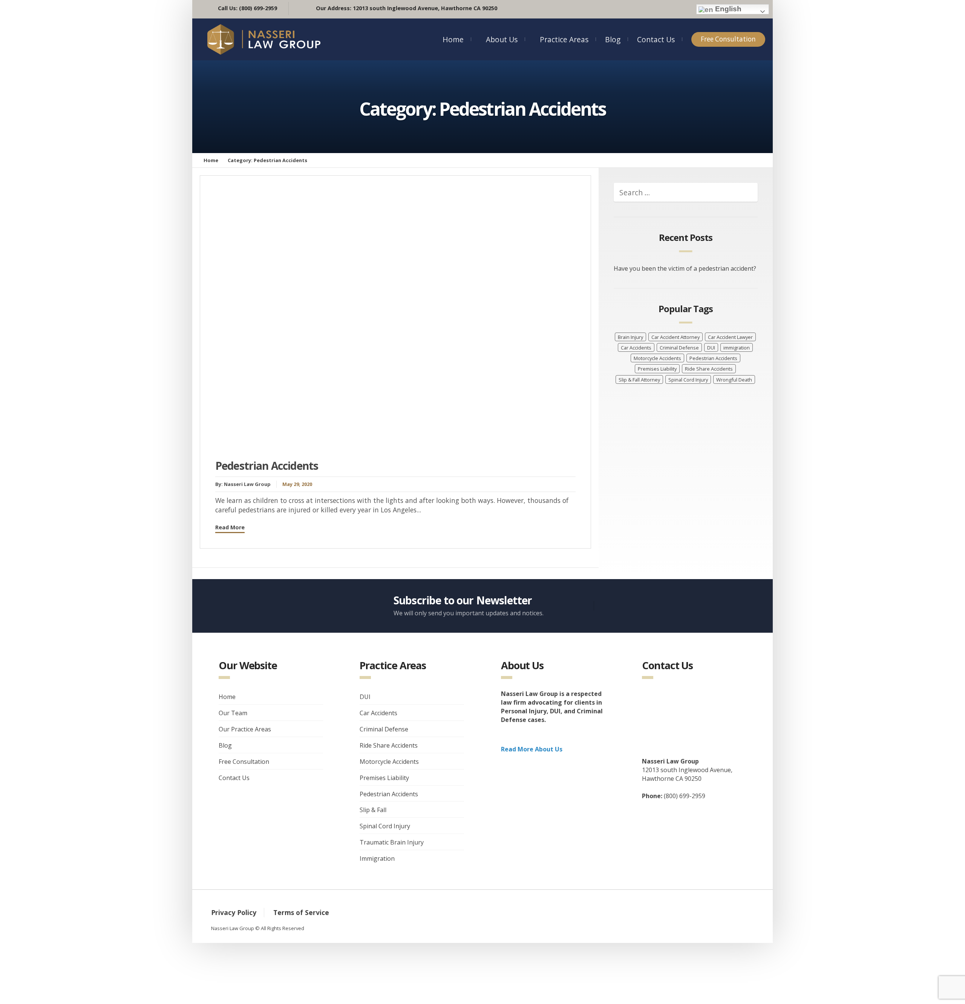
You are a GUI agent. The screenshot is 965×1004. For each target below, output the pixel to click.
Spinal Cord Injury (688, 379)
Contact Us (656, 39)
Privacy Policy (233, 912)
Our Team (233, 713)
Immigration (377, 858)
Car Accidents (636, 347)
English (727, 9)
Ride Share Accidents (709, 368)
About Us (502, 39)
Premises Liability (657, 368)
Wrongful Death (734, 379)
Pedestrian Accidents (266, 465)
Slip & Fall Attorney (639, 379)
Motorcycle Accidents (657, 358)
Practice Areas (564, 39)
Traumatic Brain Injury (392, 842)
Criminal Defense (679, 347)
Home (453, 39)
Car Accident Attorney (675, 337)
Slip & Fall (373, 810)
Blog (612, 39)
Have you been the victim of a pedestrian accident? (685, 268)
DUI (711, 347)
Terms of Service (301, 912)
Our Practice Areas (245, 729)
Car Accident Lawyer (730, 337)
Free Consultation (728, 39)
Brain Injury (630, 337)
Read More (230, 527)
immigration (736, 347)
